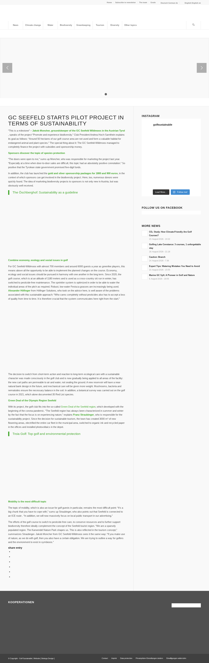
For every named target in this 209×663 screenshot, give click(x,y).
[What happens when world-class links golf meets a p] (179, 164)
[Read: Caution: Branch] (145, 259)
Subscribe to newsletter (125, 2)
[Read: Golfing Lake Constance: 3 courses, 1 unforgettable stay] (145, 246)
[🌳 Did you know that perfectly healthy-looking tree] (179, 136)
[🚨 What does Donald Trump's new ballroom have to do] (194, 182)
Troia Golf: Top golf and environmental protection (46, 434)
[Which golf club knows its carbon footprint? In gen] (179, 173)
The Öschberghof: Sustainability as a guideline (45, 192)
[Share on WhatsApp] (13, 561)
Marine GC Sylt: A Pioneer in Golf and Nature (172, 275)
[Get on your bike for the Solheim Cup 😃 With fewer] (148, 173)
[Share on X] (13, 556)
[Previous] (7, 68)
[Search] (193, 25)
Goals (153, 2)
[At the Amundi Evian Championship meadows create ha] (194, 155)
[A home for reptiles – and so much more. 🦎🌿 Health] (179, 146)
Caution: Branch (157, 257)
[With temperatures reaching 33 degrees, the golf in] (194, 146)
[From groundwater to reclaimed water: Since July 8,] (179, 155)
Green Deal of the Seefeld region (78, 406)
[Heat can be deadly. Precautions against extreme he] (194, 136)
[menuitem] (109, 2)
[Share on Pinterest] (13, 566)
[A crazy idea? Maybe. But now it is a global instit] (148, 155)
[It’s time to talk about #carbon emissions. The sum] (163, 136)
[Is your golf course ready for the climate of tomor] (194, 164)
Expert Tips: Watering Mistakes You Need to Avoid (174, 266)
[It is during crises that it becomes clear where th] (148, 146)
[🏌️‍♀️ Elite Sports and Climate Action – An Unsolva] (163, 173)
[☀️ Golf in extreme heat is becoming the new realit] (194, 173)
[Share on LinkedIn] (13, 571)
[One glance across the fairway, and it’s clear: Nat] (148, 182)
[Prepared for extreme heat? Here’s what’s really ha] (163, 164)
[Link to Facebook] (193, 658)
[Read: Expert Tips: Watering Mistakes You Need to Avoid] (145, 268)
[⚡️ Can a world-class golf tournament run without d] (163, 155)
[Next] (202, 68)
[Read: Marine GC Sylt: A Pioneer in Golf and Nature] (145, 277)
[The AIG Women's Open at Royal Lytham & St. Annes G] (163, 146)
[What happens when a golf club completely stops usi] (179, 182)
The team (143, 2)
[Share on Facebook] (13, 551)
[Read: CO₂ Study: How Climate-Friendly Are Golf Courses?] (145, 233)
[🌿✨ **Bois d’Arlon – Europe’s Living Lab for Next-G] (163, 182)
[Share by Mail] (13, 576)
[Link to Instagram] (198, 658)
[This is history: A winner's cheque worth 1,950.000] (148, 164)
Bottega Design (47, 658)
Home (109, 2)
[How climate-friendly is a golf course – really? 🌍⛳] (148, 136)
